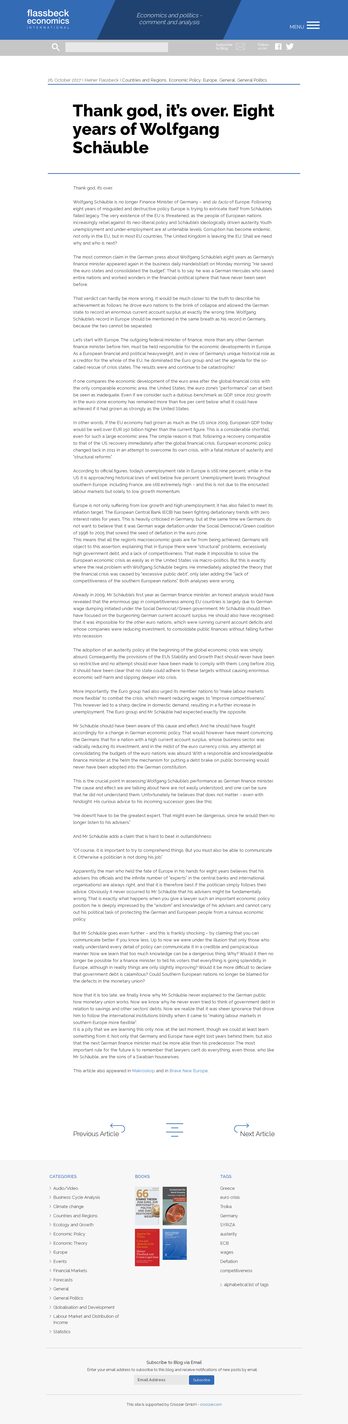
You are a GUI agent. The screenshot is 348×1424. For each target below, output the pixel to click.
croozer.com (211, 1404)
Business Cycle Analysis (76, 1197)
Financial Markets (70, 1270)
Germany (229, 1215)
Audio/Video (65, 1188)
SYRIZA (227, 1224)
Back (174, 1130)
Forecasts (63, 1279)
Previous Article (96, 1134)
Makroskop (143, 1070)
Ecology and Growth (73, 1224)
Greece (227, 1188)
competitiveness (236, 1270)
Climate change (68, 1206)
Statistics (62, 1331)
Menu (297, 26)
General (227, 80)
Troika (226, 1206)
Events (60, 1261)
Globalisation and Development (84, 1307)
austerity (228, 1233)
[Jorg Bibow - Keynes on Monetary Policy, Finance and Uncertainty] (175, 1244)
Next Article (257, 1134)
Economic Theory (70, 1243)
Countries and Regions (144, 80)
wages (226, 1252)
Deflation (229, 1261)
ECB (224, 1243)
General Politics (252, 80)
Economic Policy (185, 80)
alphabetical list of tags (246, 1284)
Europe (210, 80)
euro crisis (230, 1197)
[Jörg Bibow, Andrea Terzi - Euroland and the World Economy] (175, 1206)
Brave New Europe (189, 1070)
